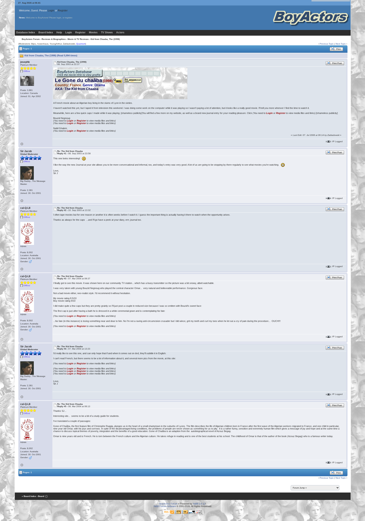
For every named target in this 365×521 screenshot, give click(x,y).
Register (63, 10)
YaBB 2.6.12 (199, 503)
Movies (93, 32)
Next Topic (341, 44)
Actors (120, 32)
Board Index (45, 32)
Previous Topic (327, 44)
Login (51, 10)
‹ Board (40, 496)
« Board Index (29, 496)
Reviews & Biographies (54, 39)
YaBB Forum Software (164, 506)
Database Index (25, 32)
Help (59, 32)
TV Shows (107, 32)
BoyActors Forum (31, 39)
